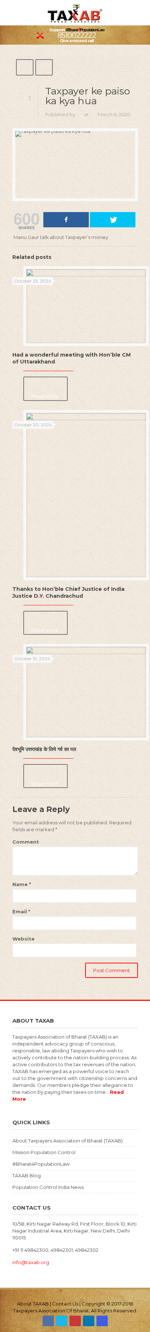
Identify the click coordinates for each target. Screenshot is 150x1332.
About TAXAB (33, 1304)
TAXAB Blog (26, 1175)
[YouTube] (75, 1321)
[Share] (66, 219)
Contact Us (65, 1304)
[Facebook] (48, 1321)
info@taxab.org (30, 1262)
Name (21, 884)
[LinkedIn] (88, 1321)
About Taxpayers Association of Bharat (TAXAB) (67, 1141)
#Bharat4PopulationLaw (41, 1164)
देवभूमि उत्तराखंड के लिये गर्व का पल (44, 749)
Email (21, 911)
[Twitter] (61, 1321)
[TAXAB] (75, 13)
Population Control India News (48, 1187)
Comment (25, 842)
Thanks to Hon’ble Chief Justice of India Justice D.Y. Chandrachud (68, 592)
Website (23, 939)
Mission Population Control (43, 1152)
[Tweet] (112, 219)
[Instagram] (102, 1321)
